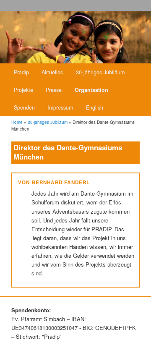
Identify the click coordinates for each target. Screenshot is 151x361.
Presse (54, 90)
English (94, 107)
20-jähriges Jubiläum (48, 122)
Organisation (91, 90)
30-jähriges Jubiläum (100, 72)
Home (17, 122)
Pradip (21, 72)
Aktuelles (52, 72)
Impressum (60, 107)
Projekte (23, 90)
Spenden (24, 107)
